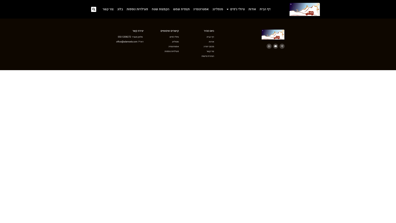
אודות (252, 9)
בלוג (120, 9)
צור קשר (108, 9)
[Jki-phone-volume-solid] (282, 46)
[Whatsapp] (269, 46)
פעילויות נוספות (137, 9)
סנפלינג (217, 9)
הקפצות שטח (160, 9)
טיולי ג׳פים (237, 9)
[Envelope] (275, 46)
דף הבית (265, 9)
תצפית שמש (181, 9)
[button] (93, 9)
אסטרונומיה (201, 9)
